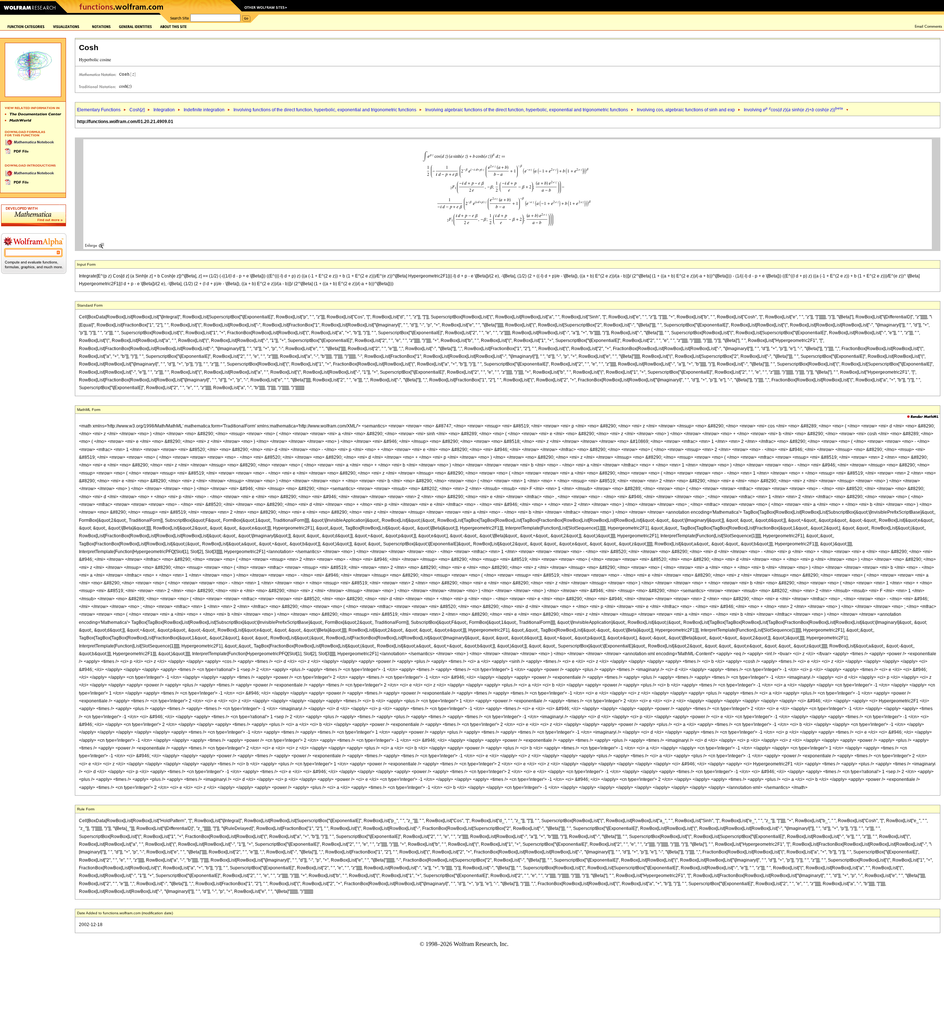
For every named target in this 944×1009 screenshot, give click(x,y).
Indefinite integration (204, 109)
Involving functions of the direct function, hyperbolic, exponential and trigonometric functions (324, 109)
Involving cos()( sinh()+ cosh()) (793, 109)
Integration (164, 109)
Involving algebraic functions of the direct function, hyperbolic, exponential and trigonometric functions (526, 109)
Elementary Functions (99, 109)
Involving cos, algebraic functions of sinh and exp (686, 109)
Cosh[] (137, 109)
